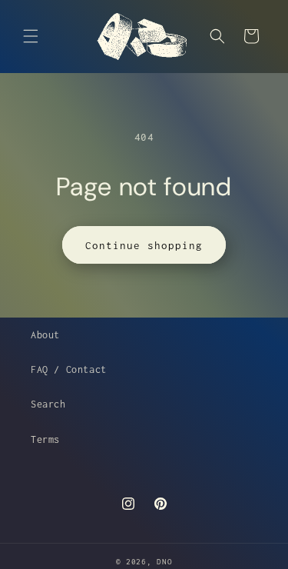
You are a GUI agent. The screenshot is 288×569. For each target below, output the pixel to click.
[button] (31, 36)
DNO (164, 561)
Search (48, 404)
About (45, 335)
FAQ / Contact (69, 369)
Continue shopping (144, 245)
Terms (45, 439)
